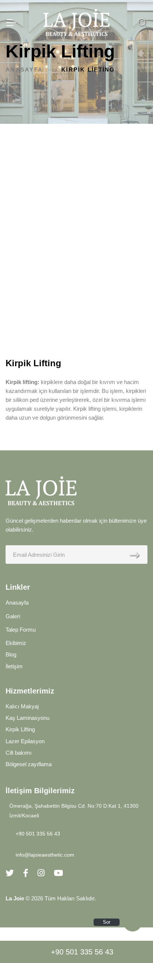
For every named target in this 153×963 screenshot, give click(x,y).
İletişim (14, 666)
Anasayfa (24, 69)
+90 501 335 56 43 (82, 952)
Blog (11, 654)
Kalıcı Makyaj (22, 706)
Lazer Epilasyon (25, 741)
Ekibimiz (16, 643)
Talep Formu (21, 629)
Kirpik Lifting (20, 729)
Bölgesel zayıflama (29, 764)
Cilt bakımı (19, 752)
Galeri (13, 616)
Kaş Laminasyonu (27, 718)
